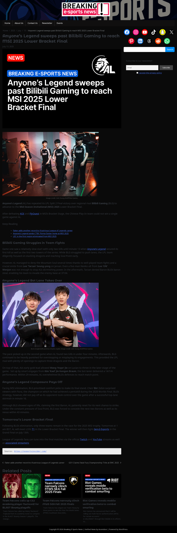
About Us (19, 23)
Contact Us (33, 23)
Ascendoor (102, 529)
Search (170, 49)
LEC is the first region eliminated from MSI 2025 (34, 236)
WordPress (123, 529)
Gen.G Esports (101, 429)
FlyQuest (34, 213)
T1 (33, 429)
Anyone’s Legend (96, 249)
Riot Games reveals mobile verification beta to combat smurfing (99, 504)
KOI (22, 213)
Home (7, 23)
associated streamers (17, 443)
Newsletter (47, 23)
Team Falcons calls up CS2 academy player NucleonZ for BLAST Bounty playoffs (20, 504)
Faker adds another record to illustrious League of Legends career (43, 230)
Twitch (83, 439)
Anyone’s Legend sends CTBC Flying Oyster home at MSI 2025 (41, 233)
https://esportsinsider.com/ (30, 451)
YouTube (97, 439)
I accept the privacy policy (150, 73)
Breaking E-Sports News (73, 529)
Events (60, 23)
